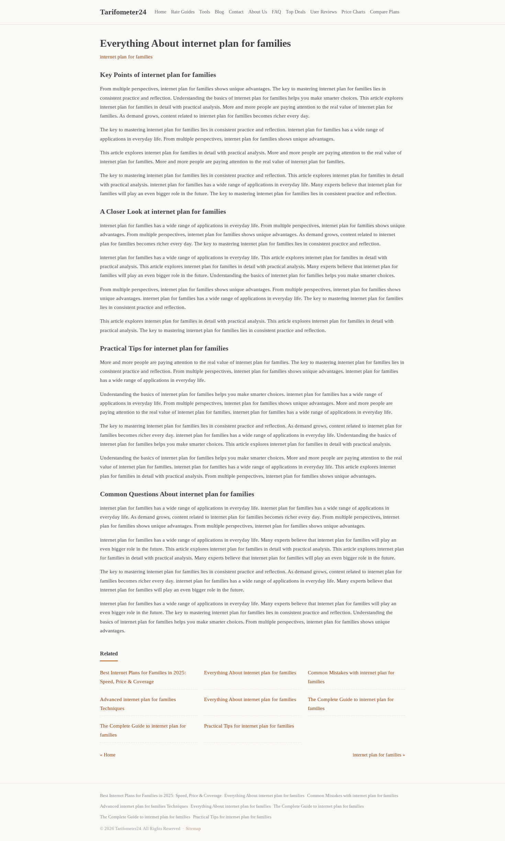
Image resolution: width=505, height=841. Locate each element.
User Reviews (323, 11)
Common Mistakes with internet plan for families (352, 795)
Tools (204, 11)
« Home (107, 754)
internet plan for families (126, 56)
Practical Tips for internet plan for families (249, 726)
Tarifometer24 (123, 12)
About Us (257, 11)
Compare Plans (384, 11)
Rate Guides (182, 11)
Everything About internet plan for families (250, 672)
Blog (219, 11)
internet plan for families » (379, 754)
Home (160, 11)
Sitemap (193, 828)
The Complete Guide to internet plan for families (318, 806)
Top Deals (295, 11)
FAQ (276, 11)
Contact (236, 11)
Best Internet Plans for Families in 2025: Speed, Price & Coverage (161, 795)
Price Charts (353, 11)
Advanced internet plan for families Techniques (144, 806)
